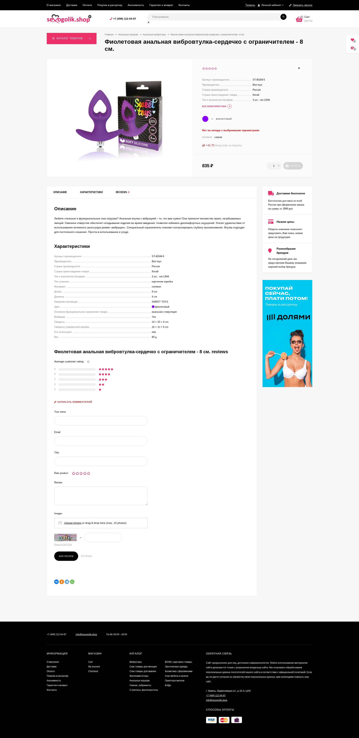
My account (94, 666)
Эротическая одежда (176, 666)
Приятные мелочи (174, 680)
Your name (60, 411)
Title (56, 452)
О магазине (54, 5)
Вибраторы (136, 662)
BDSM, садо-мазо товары (178, 662)
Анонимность (136, 5)
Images (58, 513)
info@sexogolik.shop (86, 634)
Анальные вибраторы (154, 34)
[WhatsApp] (72, 582)
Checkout (93, 671)
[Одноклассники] (61, 582)
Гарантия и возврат (161, 5)
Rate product (61, 473)
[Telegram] (67, 582)
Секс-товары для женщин (143, 666)
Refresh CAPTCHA (63, 544)
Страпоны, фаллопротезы (144, 690)
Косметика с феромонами (178, 671)
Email (57, 432)
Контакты (184, 5)
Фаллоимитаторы (139, 676)
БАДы (168, 685)
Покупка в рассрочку (109, 5)
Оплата (87, 5)
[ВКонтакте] (56, 582)
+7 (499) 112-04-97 (124, 18)
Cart (90, 662)
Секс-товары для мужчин (143, 671)
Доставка (71, 5)
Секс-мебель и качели (176, 676)
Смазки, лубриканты (140, 685)
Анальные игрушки (128, 34)
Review (58, 482)
